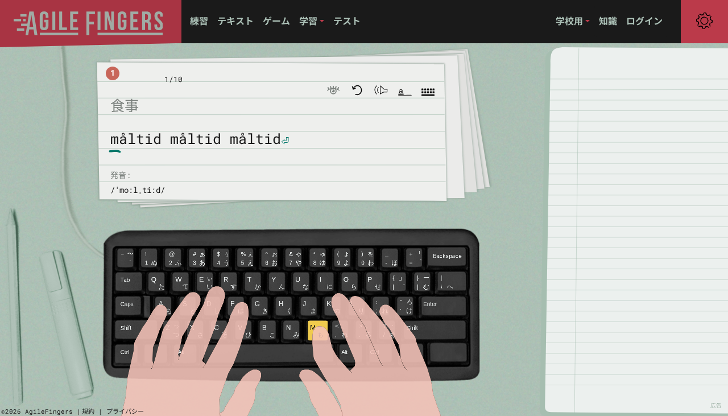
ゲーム (276, 21)
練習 (199, 21)
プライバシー (125, 411)
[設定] (704, 21)
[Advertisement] (642, 230)
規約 (88, 411)
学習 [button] (308, 21)
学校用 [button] (569, 21)
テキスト (235, 21)
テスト (347, 21)
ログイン (644, 21)
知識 (608, 21)
